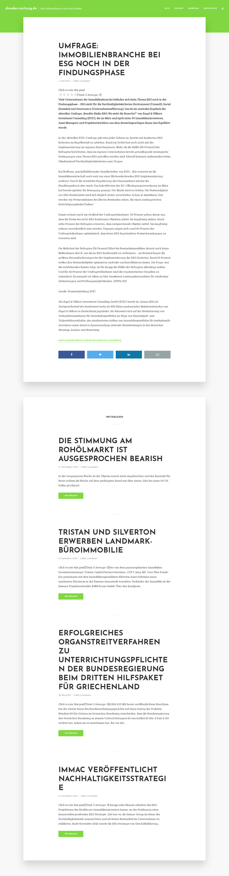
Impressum (193, 8)
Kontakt (179, 8)
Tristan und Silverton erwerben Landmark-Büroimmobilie (107, 541)
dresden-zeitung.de (21, 8)
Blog (167, 8)
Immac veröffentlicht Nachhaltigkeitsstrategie (112, 779)
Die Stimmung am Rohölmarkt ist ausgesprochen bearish (110, 450)
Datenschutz (210, 8)
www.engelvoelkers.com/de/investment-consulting (89, 340)
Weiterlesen (71, 496)
